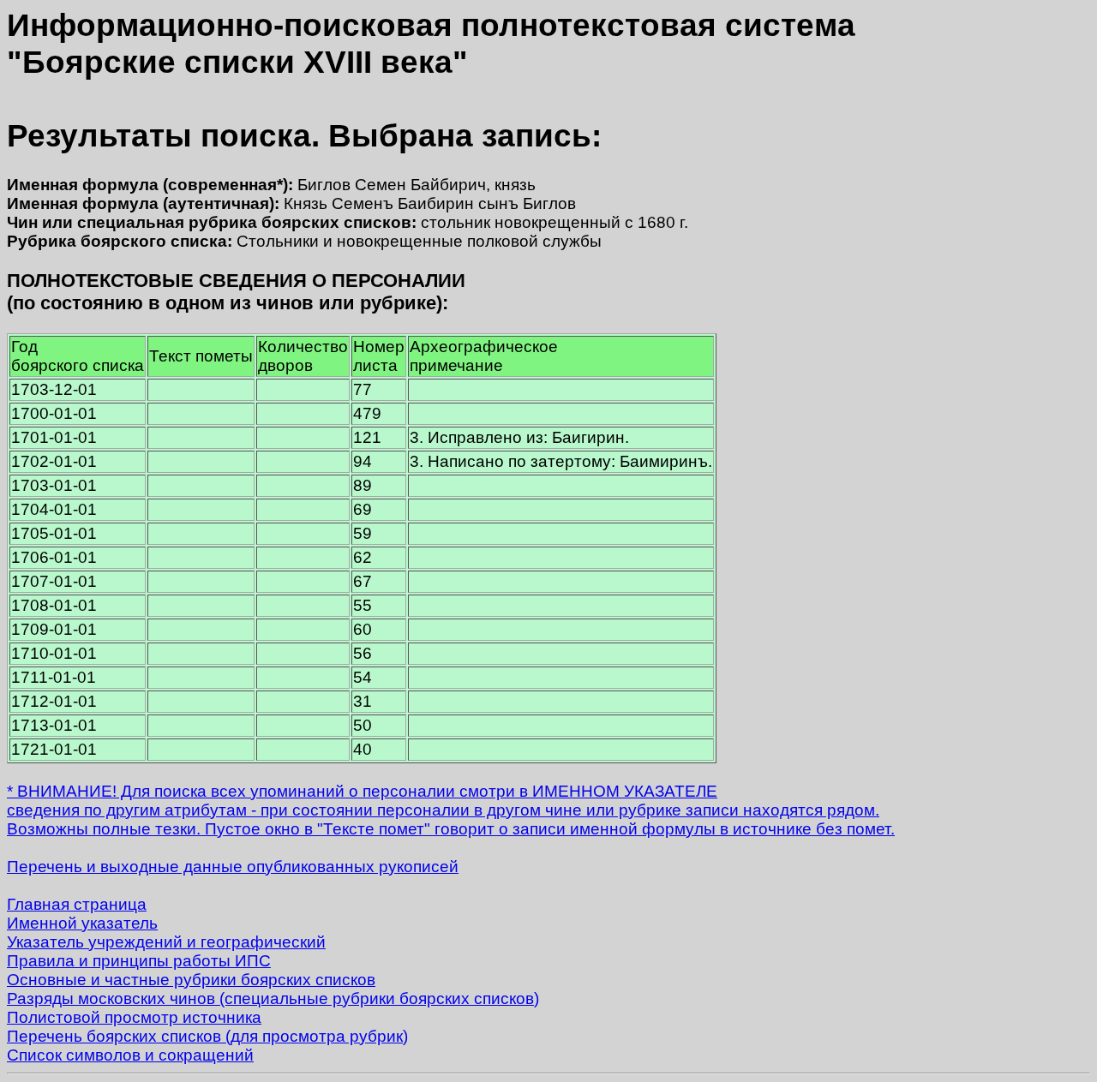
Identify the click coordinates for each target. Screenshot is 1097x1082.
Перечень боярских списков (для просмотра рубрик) (207, 1036)
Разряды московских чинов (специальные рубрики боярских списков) (273, 998)
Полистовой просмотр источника (134, 1017)
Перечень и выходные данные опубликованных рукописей (233, 867)
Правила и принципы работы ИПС (139, 961)
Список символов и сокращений (130, 1055)
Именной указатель (82, 923)
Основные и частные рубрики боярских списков (191, 980)
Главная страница (77, 904)
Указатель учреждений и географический (166, 942)
